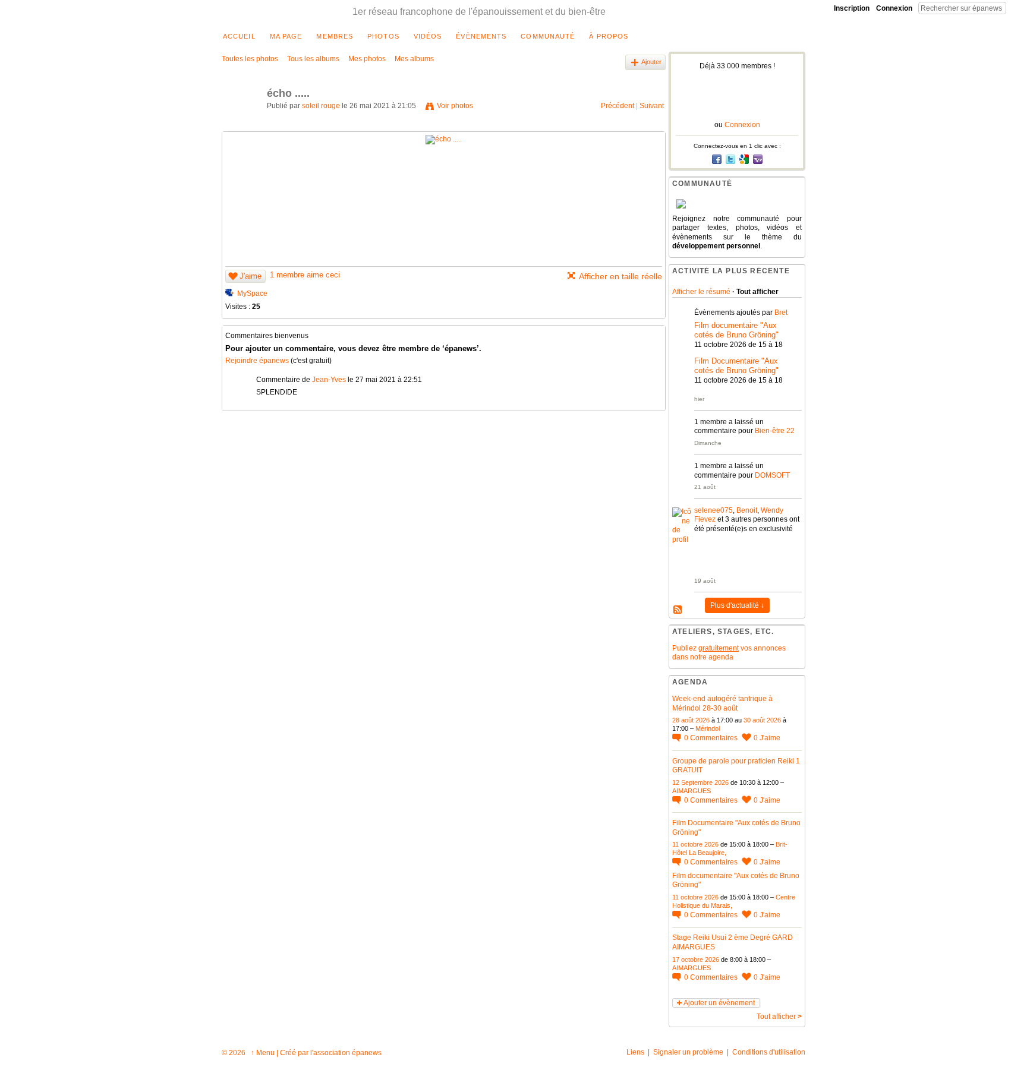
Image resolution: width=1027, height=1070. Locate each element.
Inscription (852, 8)
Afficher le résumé (701, 292)
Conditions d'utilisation (768, 1052)
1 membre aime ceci (305, 274)
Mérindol (707, 728)
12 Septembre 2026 (700, 782)
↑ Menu (263, 1053)
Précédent (617, 106)
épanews (367, 1053)
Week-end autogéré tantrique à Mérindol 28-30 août (722, 703)
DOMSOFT (772, 475)
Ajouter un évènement (719, 1003)
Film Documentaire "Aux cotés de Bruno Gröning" (736, 365)
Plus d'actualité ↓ (737, 605)
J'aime (251, 276)
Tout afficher (779, 1016)
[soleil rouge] (241, 120)
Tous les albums (313, 59)
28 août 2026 (691, 720)
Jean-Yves (329, 379)
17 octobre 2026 (695, 959)
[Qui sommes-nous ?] (737, 204)
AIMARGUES (691, 790)
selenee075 (713, 510)
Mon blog (678, 610)
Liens (635, 1052)
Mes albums (414, 59)
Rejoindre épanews (257, 360)
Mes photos (367, 59)
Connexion (894, 8)
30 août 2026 (762, 720)
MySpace (252, 293)
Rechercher (1015, 7)
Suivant (651, 106)
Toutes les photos (250, 59)
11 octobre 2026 (695, 844)
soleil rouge (321, 106)
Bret (780, 312)
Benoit (746, 510)
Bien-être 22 (775, 431)
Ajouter (651, 61)
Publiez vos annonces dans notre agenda (729, 653)
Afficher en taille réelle (620, 276)
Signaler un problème (688, 1052)
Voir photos (455, 106)
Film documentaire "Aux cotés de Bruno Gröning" (736, 330)
